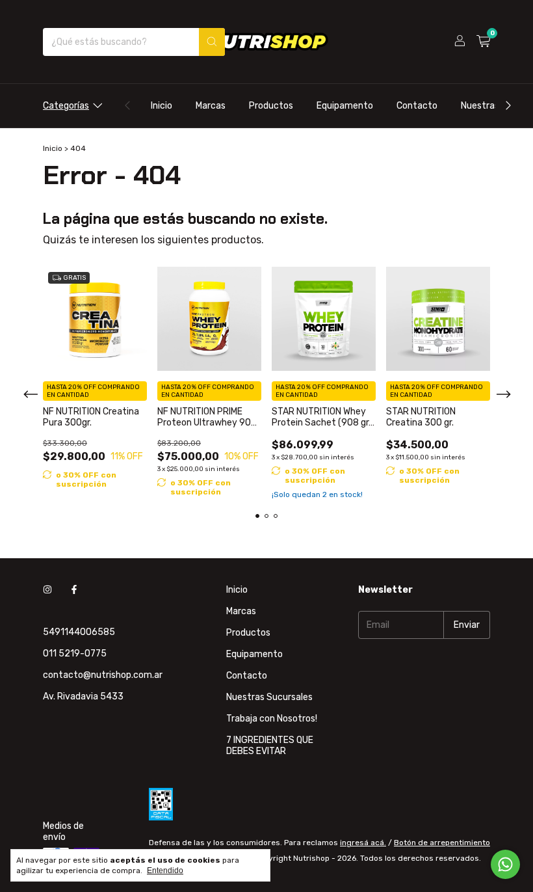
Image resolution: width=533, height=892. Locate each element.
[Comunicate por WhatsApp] (505, 864)
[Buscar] (212, 42)
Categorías (66, 105)
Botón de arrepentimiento (442, 842)
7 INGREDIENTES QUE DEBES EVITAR (269, 746)
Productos (271, 105)
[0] (483, 41)
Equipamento (345, 105)
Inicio (161, 105)
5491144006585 (79, 632)
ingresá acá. (363, 842)
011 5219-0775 (75, 653)
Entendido (165, 870)
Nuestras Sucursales (269, 697)
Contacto (416, 105)
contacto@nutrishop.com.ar (102, 675)
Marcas (211, 105)
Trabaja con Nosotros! (271, 718)
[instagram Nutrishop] (47, 589)
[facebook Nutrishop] (74, 589)
